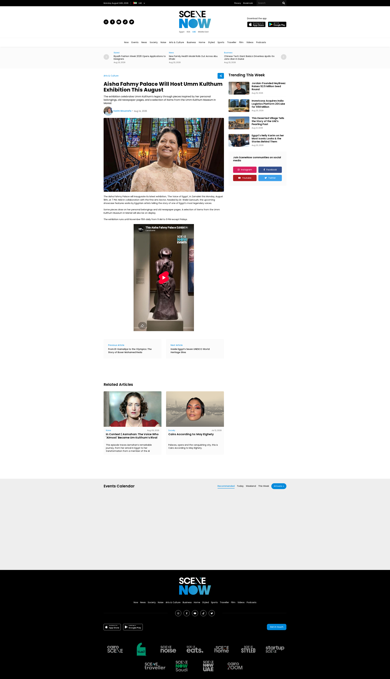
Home (202, 42)
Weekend (251, 486)
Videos (249, 42)
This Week (263, 486)
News (144, 42)
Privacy (237, 3)
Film (241, 42)
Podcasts (261, 42)
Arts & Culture (176, 42)
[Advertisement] (159, 370)
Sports (221, 42)
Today (240, 486)
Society (154, 42)
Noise (163, 42)
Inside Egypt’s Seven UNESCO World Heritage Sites (190, 351)
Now (126, 42)
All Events (278, 486)
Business (191, 42)
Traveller (231, 42)
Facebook (271, 169)
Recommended (226, 486)
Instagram (246, 169)
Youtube (246, 177)
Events (134, 42)
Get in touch (276, 626)
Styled (211, 42)
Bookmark (248, 3)
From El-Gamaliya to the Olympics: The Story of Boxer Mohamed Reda (130, 351)
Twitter (272, 177)
